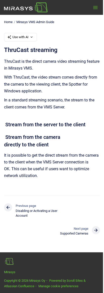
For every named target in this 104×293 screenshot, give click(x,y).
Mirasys (9, 272)
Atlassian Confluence (19, 286)
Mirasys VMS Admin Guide (35, 22)
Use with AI (20, 37)
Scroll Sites (75, 280)
